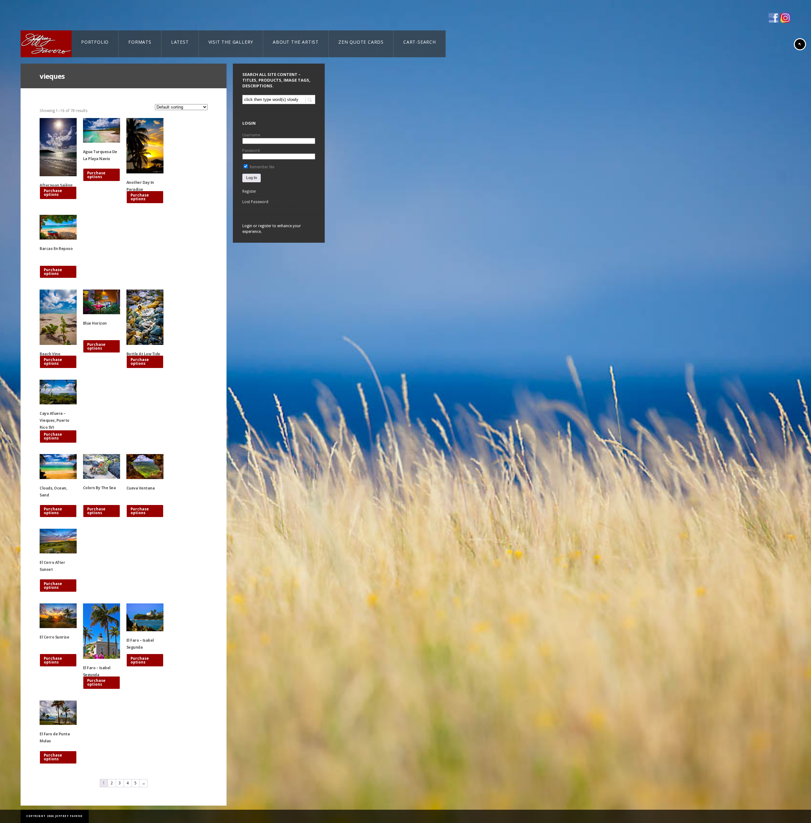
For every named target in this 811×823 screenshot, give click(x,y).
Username (251, 135)
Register (249, 191)
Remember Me (261, 167)
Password (251, 150)
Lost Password (255, 202)
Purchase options (53, 193)
